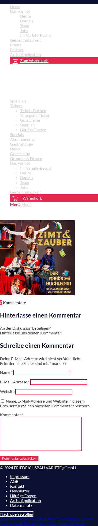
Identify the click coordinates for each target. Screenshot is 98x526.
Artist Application (25, 54)
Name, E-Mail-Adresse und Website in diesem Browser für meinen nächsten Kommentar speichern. (45, 403)
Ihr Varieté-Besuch (36, 35)
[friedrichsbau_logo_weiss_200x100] (37, 92)
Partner (16, 49)
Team (24, 25)
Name (6, 372)
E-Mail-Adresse (14, 381)
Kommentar (11, 414)
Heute (25, 16)
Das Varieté (20, 11)
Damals (26, 20)
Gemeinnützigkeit (25, 40)
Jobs (24, 30)
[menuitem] (54, 6)
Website (7, 391)
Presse (16, 44)
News (15, 6)
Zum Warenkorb (34, 60)
